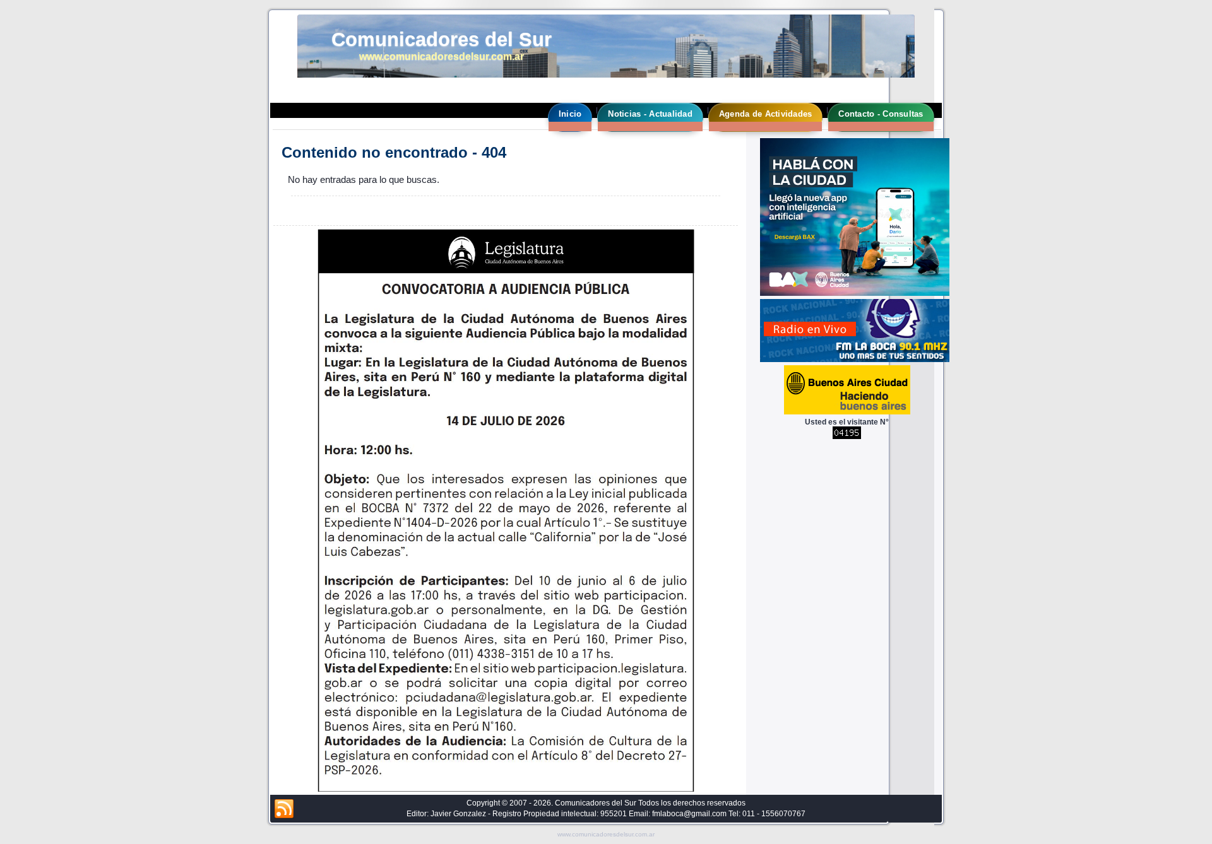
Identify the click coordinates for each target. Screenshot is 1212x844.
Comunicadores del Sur (441, 39)
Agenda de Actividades (765, 114)
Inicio (570, 114)
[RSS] (284, 809)
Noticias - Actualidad (650, 114)
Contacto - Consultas (880, 114)
